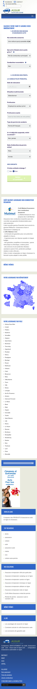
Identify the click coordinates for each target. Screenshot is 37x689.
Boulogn (7, 360)
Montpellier (8, 435)
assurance (8, 537)
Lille (6, 421)
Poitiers (7, 330)
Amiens (7, 396)
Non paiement (5, 672)
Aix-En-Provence (9, 393)
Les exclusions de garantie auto (15, 631)
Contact (20, 2)
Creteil (7, 327)
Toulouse (7, 446)
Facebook (8, 2)
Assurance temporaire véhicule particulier (18, 572)
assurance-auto (10, 548)
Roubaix (7, 352)
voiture (7, 541)
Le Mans (7, 401)
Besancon (8, 374)
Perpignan (8, 357)
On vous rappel (11, 4)
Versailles (7, 335)
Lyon (6, 448)
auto (6, 544)
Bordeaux (7, 432)
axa (6, 555)
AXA (2, 661)
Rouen (7, 363)
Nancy (7, 354)
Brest (6, 404)
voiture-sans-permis (11, 558)
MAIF (3, 658)
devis (6, 534)
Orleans (7, 368)
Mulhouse (8, 365)
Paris (6, 451)
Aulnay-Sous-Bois (10, 324)
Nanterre (7, 332)
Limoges (7, 390)
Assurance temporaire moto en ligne (16, 590)
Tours (6, 382)
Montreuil (7, 343)
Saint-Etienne (9, 418)
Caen (6, 371)
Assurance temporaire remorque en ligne (18, 583)
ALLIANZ (4, 669)
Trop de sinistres (6, 675)
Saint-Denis (8, 341)
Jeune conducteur (7, 678)
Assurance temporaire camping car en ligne (19, 576)
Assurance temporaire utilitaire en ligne (17, 586)
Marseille (7, 454)
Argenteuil (8, 349)
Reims (7, 423)
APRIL (3, 663)
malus (7, 551)
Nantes (7, 440)
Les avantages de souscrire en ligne (16, 624)
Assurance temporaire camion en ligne (17, 579)
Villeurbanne (8, 379)
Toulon (7, 415)
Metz (6, 376)
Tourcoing (8, 346)
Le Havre (7, 426)
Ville (6, 385)
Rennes (7, 429)
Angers (7, 410)
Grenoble (7, 412)
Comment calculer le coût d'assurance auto (18, 627)
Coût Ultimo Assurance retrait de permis (17, 593)
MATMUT (4, 655)
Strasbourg (8, 437)
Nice (6, 443)
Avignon (7, 338)
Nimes (7, 388)
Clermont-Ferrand (10, 399)
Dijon (6, 407)
